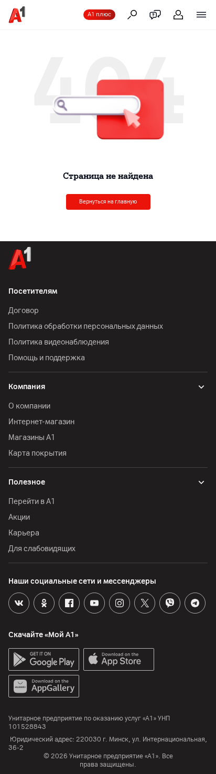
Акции (19, 517)
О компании (29, 406)
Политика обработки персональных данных (85, 326)
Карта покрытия (37, 453)
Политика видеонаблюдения (58, 342)
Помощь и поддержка (46, 357)
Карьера (23, 533)
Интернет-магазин (41, 421)
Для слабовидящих (41, 548)
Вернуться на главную (108, 201)
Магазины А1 (32, 437)
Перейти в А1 (32, 501)
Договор (23, 310)
